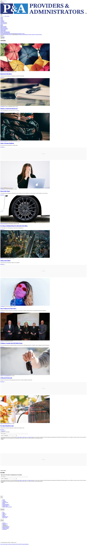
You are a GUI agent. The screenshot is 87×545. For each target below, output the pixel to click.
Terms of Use (7, 544)
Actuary (3, 499)
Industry (1, 24)
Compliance (2, 20)
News (7, 0)
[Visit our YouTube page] (3, 472)
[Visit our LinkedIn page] (0, 472)
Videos (10, 33)
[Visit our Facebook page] (1, 472)
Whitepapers (7, 33)
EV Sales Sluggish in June (7, 425)
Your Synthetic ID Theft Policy (8, 308)
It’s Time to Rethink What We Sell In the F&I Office (14, 225)
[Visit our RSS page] (2, 472)
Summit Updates (3, 30)
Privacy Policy (2, 544)
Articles (9, 0)
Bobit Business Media (21, 34)
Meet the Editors (6, 34)
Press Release (39, 34)
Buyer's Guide (22, 33)
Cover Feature (4, 0)
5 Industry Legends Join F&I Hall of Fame (11, 343)
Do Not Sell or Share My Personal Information (21, 544)
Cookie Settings (15, 34)
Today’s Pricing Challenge (7, 143)
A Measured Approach (6, 377)
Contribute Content (34, 34)
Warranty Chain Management (5, 31)
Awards (1, 18)
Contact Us (10, 34)
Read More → (2, 77)
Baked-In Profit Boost (6, 73)
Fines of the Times (5, 191)
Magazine (12, 33)
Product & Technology (4, 28)
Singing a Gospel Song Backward (8, 108)
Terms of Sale (11, 544)
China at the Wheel (5, 260)
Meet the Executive (3, 26)
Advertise (1, 34)
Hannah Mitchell (7, 71)
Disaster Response (3, 22)
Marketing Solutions (28, 34)
